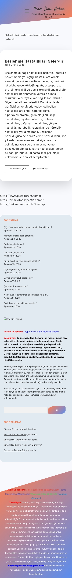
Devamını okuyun (19, 169)
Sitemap (39, 204)
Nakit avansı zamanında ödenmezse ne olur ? (26, 294)
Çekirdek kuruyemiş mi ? (16, 286)
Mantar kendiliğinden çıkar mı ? (19, 235)
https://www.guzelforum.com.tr (20, 195)
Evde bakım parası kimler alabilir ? (20, 303)
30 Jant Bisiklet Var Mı (15, 429)
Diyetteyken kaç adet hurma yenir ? (21, 269)
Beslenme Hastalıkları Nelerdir (34, 61)
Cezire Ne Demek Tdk (14, 450)
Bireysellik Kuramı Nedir (15, 439)
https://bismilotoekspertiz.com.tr (22, 200)
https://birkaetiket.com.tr (16, 204)
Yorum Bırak (42, 168)
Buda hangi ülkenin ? (14, 244)
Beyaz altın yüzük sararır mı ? (18, 278)
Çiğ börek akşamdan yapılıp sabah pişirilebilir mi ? (28, 227)
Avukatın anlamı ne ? (14, 252)
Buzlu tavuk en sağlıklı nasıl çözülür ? (22, 261)
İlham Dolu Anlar (48, 9)
